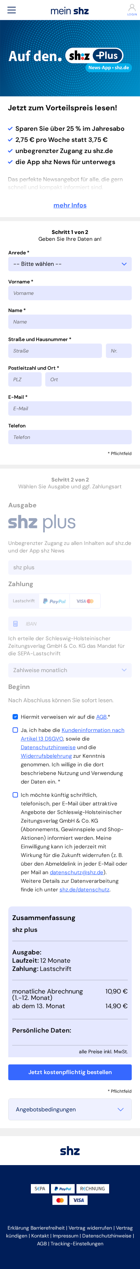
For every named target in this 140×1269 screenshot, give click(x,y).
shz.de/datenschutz (84, 889)
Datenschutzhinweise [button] (106, 1235)
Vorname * (20, 281)
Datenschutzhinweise (48, 747)
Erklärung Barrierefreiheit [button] (36, 1228)
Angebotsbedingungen (46, 1109)
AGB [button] (42, 1243)
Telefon (16, 425)
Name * (17, 310)
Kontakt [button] (40, 1235)
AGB (101, 716)
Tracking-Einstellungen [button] (77, 1243)
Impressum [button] (65, 1235)
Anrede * (18, 252)
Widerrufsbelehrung (46, 756)
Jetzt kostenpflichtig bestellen (70, 1072)
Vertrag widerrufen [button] (90, 1228)
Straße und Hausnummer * (39, 339)
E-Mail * (18, 397)
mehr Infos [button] (70, 205)
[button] (11, 10)
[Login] (128, 7)
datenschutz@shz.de (76, 872)
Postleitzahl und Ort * (33, 368)
